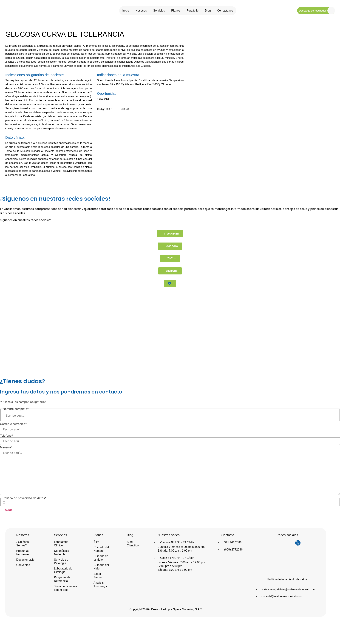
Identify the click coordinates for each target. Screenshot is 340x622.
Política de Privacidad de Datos (35, 502)
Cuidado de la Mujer (101, 558)
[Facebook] (283, 543)
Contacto (227, 535)
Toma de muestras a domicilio (65, 588)
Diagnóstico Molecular (61, 552)
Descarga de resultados (313, 10)
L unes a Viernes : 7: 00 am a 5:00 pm (181, 546)
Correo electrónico (13, 423)
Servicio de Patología (61, 561)
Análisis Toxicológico (101, 584)
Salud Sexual (98, 575)
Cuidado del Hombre (101, 549)
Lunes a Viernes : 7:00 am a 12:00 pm (181, 562)
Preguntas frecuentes (22, 552)
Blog (208, 10)
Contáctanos (225, 10)
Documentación (26, 559)
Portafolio (192, 10)
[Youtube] (290, 543)
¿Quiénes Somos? (22, 543)
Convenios (23, 564)
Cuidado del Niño (101, 566)
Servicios (159, 10)
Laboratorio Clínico (61, 543)
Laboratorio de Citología (63, 570)
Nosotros (141, 10)
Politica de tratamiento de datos (287, 579)
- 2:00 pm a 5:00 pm (169, 566)
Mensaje (6, 447)
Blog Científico (133, 543)
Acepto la (29, 502)
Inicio (125, 10)
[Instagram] (276, 543)
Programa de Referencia (62, 579)
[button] (176, 184)
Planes (175, 10)
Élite (96, 541)
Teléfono (6, 435)
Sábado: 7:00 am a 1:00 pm (174, 550)
